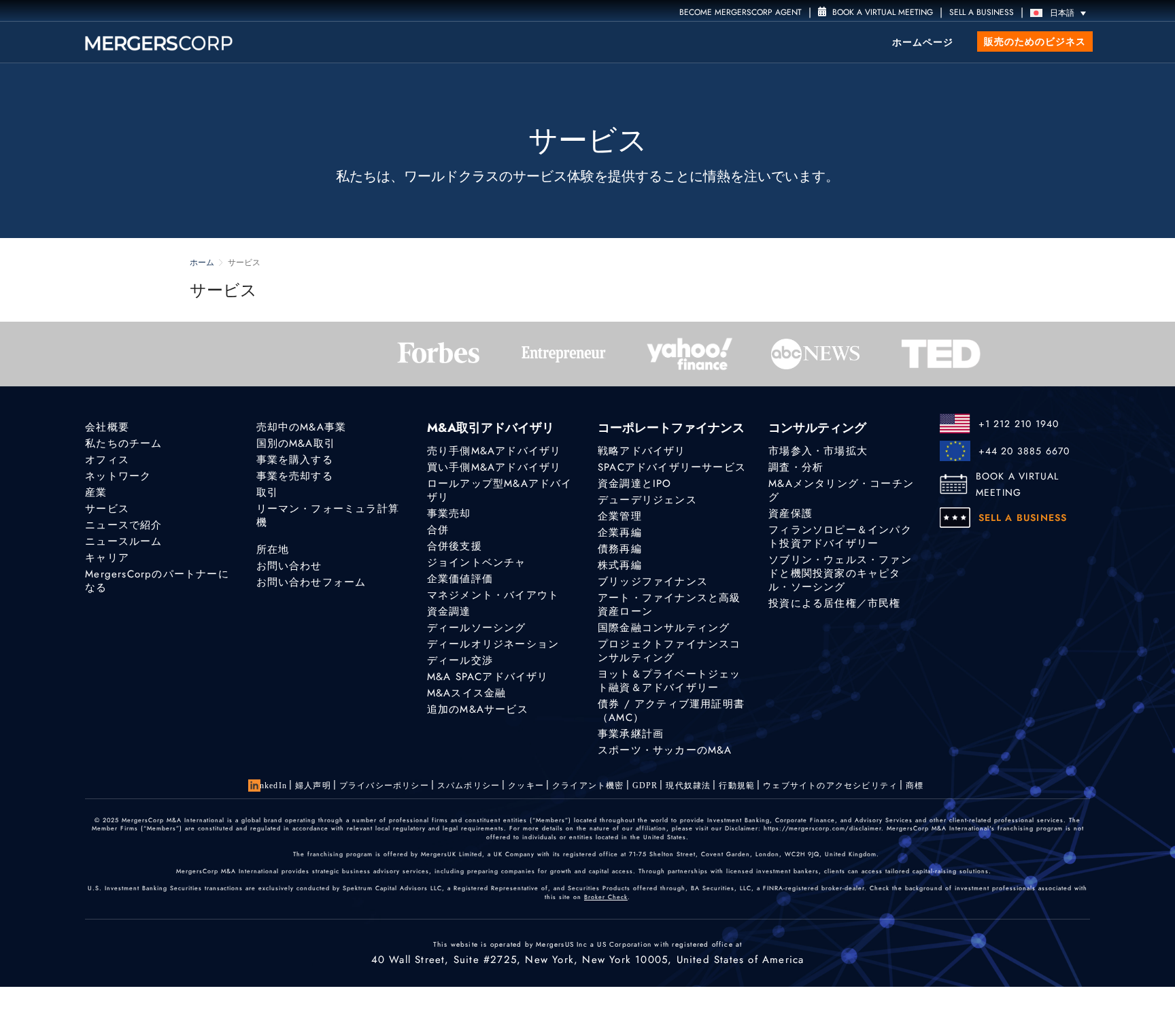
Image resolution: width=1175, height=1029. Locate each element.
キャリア (107, 557)
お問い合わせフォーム (311, 582)
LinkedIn (269, 785)
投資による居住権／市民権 (834, 603)
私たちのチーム (123, 443)
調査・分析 (795, 467)
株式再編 (620, 565)
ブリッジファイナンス (653, 581)
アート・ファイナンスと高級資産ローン (669, 604)
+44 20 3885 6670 (1024, 451)
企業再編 (620, 532)
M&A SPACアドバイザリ (488, 677)
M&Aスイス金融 (467, 693)
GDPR (645, 785)
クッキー (526, 785)
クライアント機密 (588, 785)
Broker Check (606, 896)
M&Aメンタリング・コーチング (841, 490)
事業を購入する (294, 460)
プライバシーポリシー (384, 785)
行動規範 (737, 785)
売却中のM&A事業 (301, 427)
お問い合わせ (289, 566)
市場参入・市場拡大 (818, 451)
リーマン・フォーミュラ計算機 (328, 515)
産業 (96, 492)
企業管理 (620, 516)
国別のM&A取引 (296, 443)
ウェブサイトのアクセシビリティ (830, 785)
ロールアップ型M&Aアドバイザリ (500, 490)
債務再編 (620, 549)
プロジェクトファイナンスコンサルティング (669, 650)
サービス (107, 509)
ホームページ (922, 42)
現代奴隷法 (688, 785)
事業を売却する (294, 476)
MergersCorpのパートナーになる (157, 580)
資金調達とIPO (635, 483)
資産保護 (790, 513)
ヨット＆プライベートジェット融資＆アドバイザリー (669, 680)
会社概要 (107, 427)
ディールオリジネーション (493, 644)
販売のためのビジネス (1035, 41)
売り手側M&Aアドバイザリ (494, 451)
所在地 (273, 549)
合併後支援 (454, 546)
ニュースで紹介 (123, 525)
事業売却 (449, 513)
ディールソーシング (476, 628)
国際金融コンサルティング (664, 628)
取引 (267, 492)
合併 (438, 530)
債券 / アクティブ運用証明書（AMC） (671, 710)
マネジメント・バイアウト (493, 595)
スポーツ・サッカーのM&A (665, 750)
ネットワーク (118, 476)
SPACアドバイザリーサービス (672, 467)
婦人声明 (313, 785)
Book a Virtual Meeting (881, 12)
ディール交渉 (460, 660)
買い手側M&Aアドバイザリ (494, 467)
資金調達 (449, 611)
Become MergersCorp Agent (740, 12)
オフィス (107, 460)
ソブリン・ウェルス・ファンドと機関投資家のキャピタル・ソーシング (840, 573)
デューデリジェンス (647, 500)
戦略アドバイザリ (642, 451)
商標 (914, 785)
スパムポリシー (468, 785)
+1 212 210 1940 (1018, 424)
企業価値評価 (460, 579)
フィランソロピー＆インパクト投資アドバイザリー (840, 536)
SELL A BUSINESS (981, 12)
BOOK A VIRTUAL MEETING (1017, 484)
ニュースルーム (123, 541)
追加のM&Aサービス (477, 709)
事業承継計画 (631, 734)
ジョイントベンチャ (476, 562)
